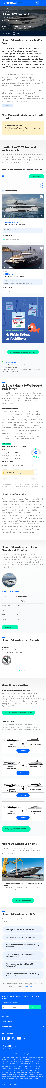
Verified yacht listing (10, 362)
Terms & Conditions (16, 1054)
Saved (32, 4)
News (18, 33)
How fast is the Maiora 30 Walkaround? (21, 937)
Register (21, 473)
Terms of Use (6, 1054)
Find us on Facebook (3, 1038)
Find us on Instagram (8, 1038)
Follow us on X (13, 1038)
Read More (7, 105)
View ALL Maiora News (23, 901)
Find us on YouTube (19, 1038)
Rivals (8, 33)
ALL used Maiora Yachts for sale (24, 352)
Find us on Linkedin (24, 1038)
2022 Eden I (8, 274)
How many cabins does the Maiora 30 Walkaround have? (20, 955)
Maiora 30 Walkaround (10, 591)
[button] (19, 670)
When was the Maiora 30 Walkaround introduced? (20, 946)
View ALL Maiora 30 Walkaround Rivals (18, 713)
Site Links (5, 1016)
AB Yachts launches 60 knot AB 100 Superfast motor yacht (22, 884)
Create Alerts (9, 176)
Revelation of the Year (10, 650)
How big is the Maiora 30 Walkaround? (20, 930)
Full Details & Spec (10, 627)
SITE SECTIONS (7, 1026)
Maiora (4, 8)
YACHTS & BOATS (8, 1021)
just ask (29, 986)
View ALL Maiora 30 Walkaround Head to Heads (16, 829)
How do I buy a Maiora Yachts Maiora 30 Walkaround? (21, 975)
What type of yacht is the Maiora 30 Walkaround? (19, 965)
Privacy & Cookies (29, 1054)
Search (37, 3)
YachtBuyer (9, 3)
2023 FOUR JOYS (10, 222)
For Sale (11, 8)
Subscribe (35, 1007)
